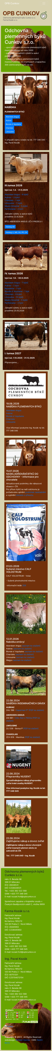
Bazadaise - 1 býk (13, 288)
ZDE (24, 585)
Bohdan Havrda (23, 1040)
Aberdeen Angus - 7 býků (16, 282)
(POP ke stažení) (36, 710)
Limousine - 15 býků (14, 297)
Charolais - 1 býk (12, 200)
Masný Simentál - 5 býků (16, 206)
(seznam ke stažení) (31, 645)
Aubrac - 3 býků (12, 197)
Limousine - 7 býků (13, 203)
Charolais (9, 128)
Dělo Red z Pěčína (23, 718)
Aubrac (8, 120)
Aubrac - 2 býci (12, 285)
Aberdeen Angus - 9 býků (16, 194)
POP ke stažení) (31, 728)
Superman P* (22, 710)
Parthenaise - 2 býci (14, 209)
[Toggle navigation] (44, 3)
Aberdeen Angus (12, 117)
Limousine (10, 132)
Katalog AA (10, 227)
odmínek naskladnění (36, 492)
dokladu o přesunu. (25, 495)
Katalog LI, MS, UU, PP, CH (16, 232)
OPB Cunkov (12, 3)
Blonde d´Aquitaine (13, 124)
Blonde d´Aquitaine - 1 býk (17, 291)
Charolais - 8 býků (13, 294)
